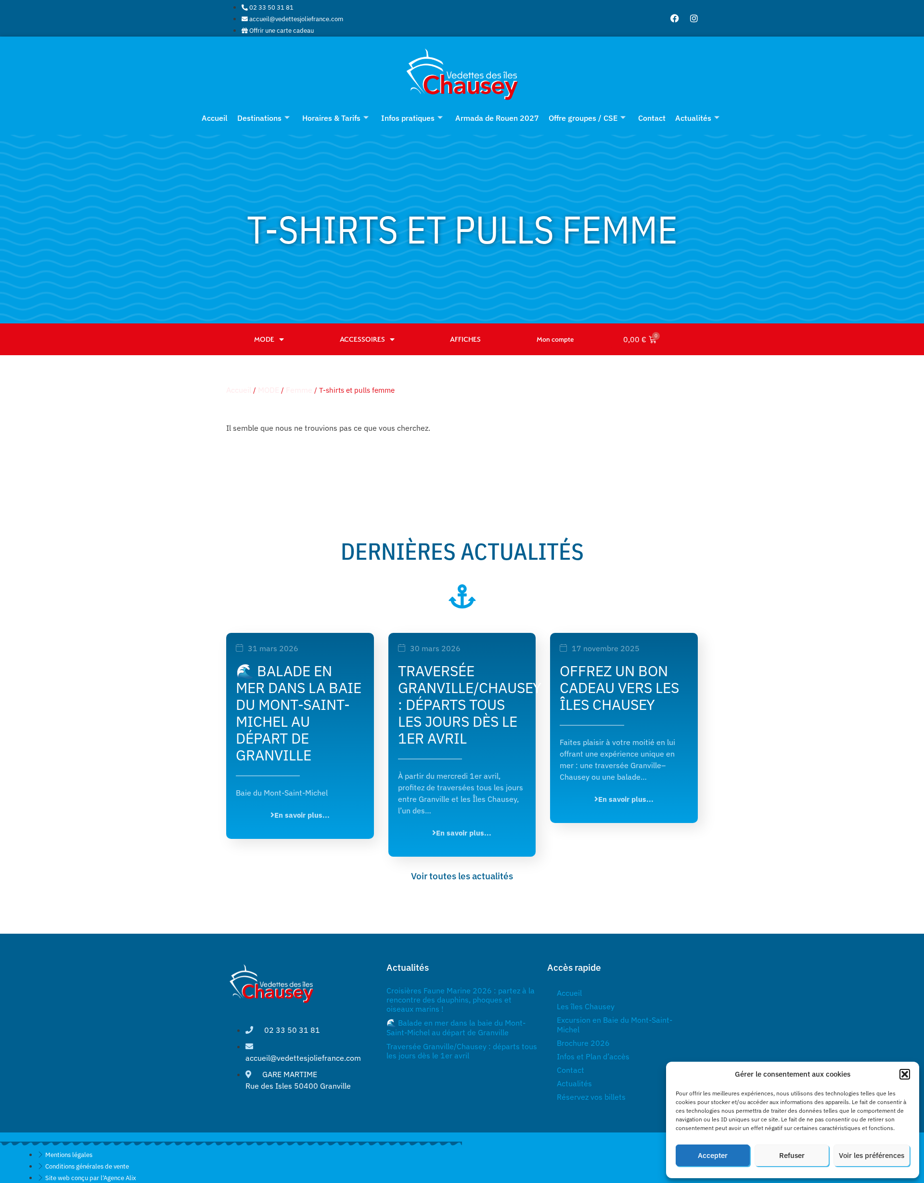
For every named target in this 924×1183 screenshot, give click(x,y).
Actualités (693, 118)
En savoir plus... (302, 815)
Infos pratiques (408, 118)
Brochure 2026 (583, 1043)
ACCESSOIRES (362, 339)
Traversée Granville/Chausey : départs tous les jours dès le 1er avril (469, 704)
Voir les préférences (871, 1155)
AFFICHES (465, 339)
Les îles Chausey (586, 1006)
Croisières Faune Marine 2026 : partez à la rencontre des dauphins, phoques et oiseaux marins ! (460, 1000)
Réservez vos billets (591, 1097)
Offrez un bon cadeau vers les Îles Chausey (619, 687)
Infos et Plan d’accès (593, 1056)
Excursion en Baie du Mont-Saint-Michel (614, 1024)
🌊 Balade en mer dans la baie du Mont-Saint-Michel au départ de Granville (298, 712)
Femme (299, 390)
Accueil (215, 118)
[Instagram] (694, 18)
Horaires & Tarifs (331, 118)
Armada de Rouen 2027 (497, 118)
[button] (905, 1074)
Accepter (713, 1155)
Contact (652, 118)
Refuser (792, 1155)
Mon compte (555, 339)
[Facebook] (674, 18)
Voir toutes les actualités (462, 876)
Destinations (259, 118)
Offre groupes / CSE (583, 118)
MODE (264, 339)
